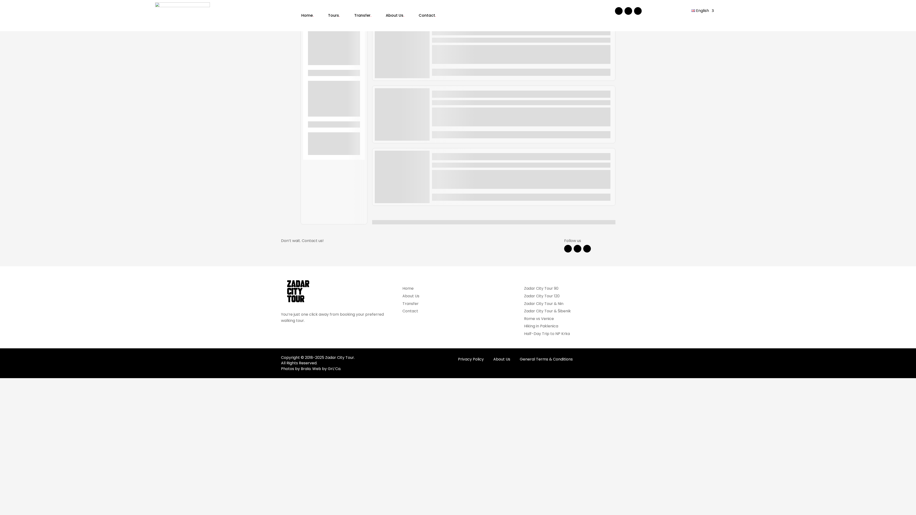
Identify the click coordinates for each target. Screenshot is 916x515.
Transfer (362, 15)
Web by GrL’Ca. (326, 368)
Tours (334, 15)
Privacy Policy (471, 359)
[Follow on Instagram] (628, 11)
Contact (427, 15)
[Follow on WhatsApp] (638, 11)
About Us (395, 15)
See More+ (334, 61)
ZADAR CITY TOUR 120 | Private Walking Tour (483, 155)
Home (307, 15)
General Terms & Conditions (546, 359)
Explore (602, 72)
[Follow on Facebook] (619, 11)
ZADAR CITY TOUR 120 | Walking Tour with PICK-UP (489, 93)
